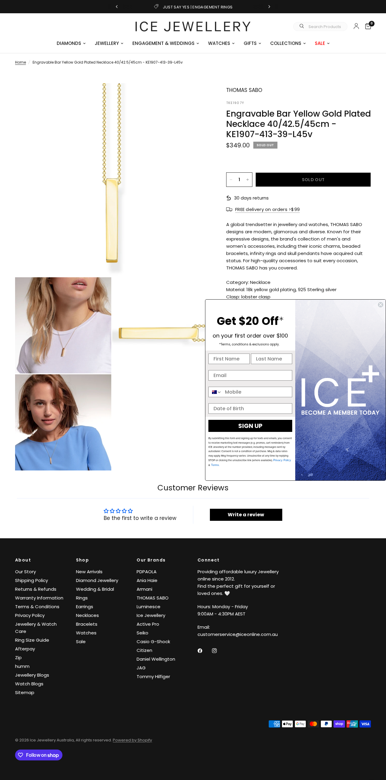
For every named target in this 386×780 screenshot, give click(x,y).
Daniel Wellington (156, 659)
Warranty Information (39, 598)
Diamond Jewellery (97, 580)
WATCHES (219, 43)
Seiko (142, 633)
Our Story (25, 571)
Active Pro (148, 624)
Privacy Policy (30, 615)
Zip (18, 657)
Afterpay (25, 649)
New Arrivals (89, 571)
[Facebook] (204, 650)
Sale (81, 641)
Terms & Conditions (37, 606)
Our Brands (151, 560)
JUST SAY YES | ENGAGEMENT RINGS (198, 7)
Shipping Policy (31, 580)
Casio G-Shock (153, 641)
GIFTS (250, 43)
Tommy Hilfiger (153, 676)
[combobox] (215, 392)
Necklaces (87, 615)
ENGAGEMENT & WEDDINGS (163, 43)
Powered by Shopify (132, 740)
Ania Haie (147, 580)
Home (20, 62)
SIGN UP (250, 426)
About (23, 560)
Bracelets (86, 624)
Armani (144, 589)
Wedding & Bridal (95, 589)
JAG (141, 668)
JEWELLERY (107, 43)
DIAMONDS (69, 43)
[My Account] (356, 26)
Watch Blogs (29, 684)
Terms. (215, 465)
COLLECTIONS (285, 43)
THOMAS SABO (153, 598)
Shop (82, 560)
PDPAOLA (147, 571)
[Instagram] (218, 650)
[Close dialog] (381, 305)
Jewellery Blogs (32, 675)
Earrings (84, 606)
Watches (86, 633)
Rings (82, 598)
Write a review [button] (246, 514)
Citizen (144, 650)
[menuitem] (71, 43)
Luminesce (148, 606)
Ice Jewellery (151, 615)
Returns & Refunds (35, 589)
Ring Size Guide (32, 640)
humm (22, 666)
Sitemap (24, 692)
